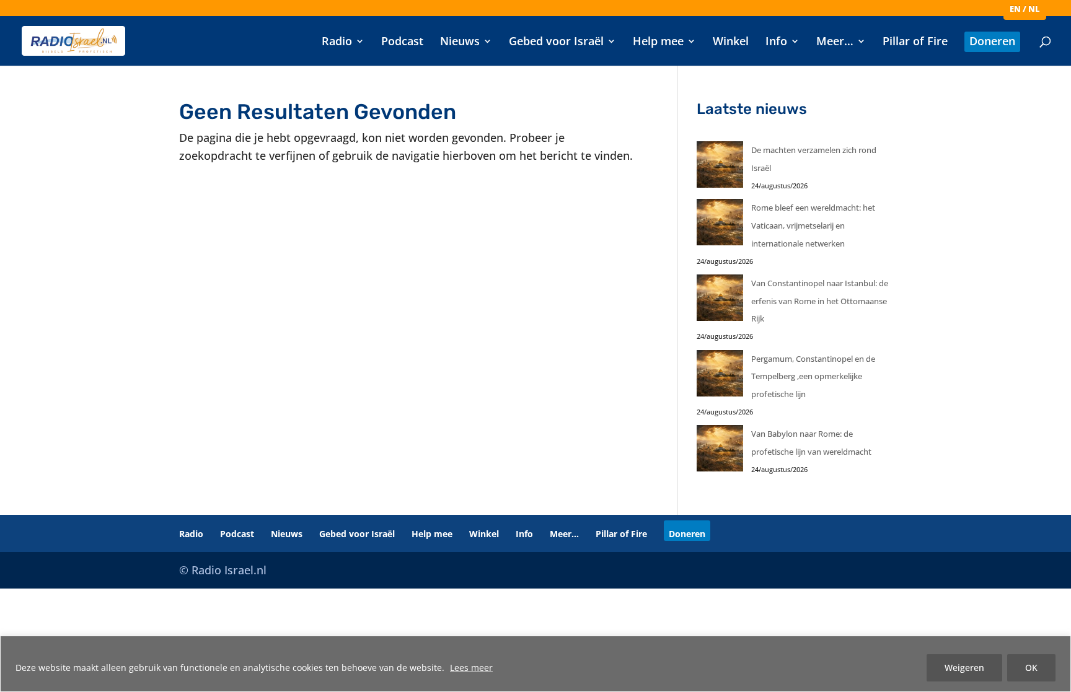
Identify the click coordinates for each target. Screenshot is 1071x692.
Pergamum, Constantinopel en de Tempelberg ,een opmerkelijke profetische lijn (813, 376)
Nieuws (460, 42)
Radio (337, 42)
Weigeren (964, 667)
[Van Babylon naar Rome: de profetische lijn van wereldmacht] (720, 451)
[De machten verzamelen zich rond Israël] (720, 167)
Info (776, 42)
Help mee (658, 42)
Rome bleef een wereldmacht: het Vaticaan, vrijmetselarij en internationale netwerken (813, 225)
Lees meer (471, 667)
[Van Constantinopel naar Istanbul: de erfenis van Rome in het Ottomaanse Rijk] (720, 300)
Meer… (834, 42)
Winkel (731, 42)
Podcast (402, 42)
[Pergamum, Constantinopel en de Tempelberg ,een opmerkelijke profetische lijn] (720, 376)
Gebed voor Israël (556, 42)
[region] (535, 664)
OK (1031, 667)
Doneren (992, 42)
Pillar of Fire (915, 42)
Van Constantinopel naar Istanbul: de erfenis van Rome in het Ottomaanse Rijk (819, 301)
